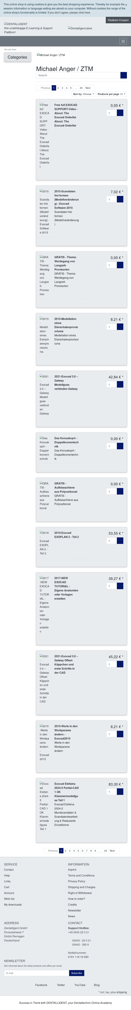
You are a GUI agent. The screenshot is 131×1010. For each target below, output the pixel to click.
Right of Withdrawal (80, 893)
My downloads (13, 904)
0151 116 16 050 (78, 957)
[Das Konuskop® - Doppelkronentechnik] (44, 448)
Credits (72, 904)
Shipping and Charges (81, 887)
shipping (122, 992)
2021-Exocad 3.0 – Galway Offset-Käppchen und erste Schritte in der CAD (66, 664)
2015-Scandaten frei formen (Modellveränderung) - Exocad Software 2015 (66, 199)
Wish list (9, 899)
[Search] (123, 75)
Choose (82, 94)
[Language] (111, 28)
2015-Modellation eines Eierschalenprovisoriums (66, 325)
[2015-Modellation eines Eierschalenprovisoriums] (44, 335)
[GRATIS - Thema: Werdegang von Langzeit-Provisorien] (44, 275)
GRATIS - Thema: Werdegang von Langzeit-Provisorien (65, 263)
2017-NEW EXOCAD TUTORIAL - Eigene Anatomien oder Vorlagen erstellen (66, 588)
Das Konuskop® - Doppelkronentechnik (66, 442)
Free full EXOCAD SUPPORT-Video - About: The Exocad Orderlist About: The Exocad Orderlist (66, 115)
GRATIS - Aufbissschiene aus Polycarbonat (65, 487)
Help (7, 875)
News (71, 916)
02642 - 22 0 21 (81, 940)
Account (9, 893)
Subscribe (76, 973)
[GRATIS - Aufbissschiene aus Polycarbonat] (44, 495)
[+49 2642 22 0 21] (102, 28)
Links (7, 881)
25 (81, 87)
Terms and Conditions (81, 875)
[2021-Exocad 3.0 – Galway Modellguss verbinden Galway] (44, 394)
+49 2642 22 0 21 (78, 932)
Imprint (72, 869)
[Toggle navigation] (123, 41)
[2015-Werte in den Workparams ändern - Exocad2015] (44, 742)
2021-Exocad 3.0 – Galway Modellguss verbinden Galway (66, 382)
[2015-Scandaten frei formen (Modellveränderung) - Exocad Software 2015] (44, 211)
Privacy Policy (76, 881)
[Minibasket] (123, 28)
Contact (8, 869)
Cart (6, 887)
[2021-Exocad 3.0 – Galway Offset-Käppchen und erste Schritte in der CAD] (44, 678)
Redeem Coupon (118, 20)
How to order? (76, 899)
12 (110, 94)
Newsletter (74, 910)
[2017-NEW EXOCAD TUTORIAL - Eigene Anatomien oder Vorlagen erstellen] (44, 604)
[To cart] (120, 113)
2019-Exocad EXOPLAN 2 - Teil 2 (66, 535)
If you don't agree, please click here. (69, 12)
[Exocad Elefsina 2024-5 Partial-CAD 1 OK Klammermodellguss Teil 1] (44, 806)
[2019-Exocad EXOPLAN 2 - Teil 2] (44, 543)
